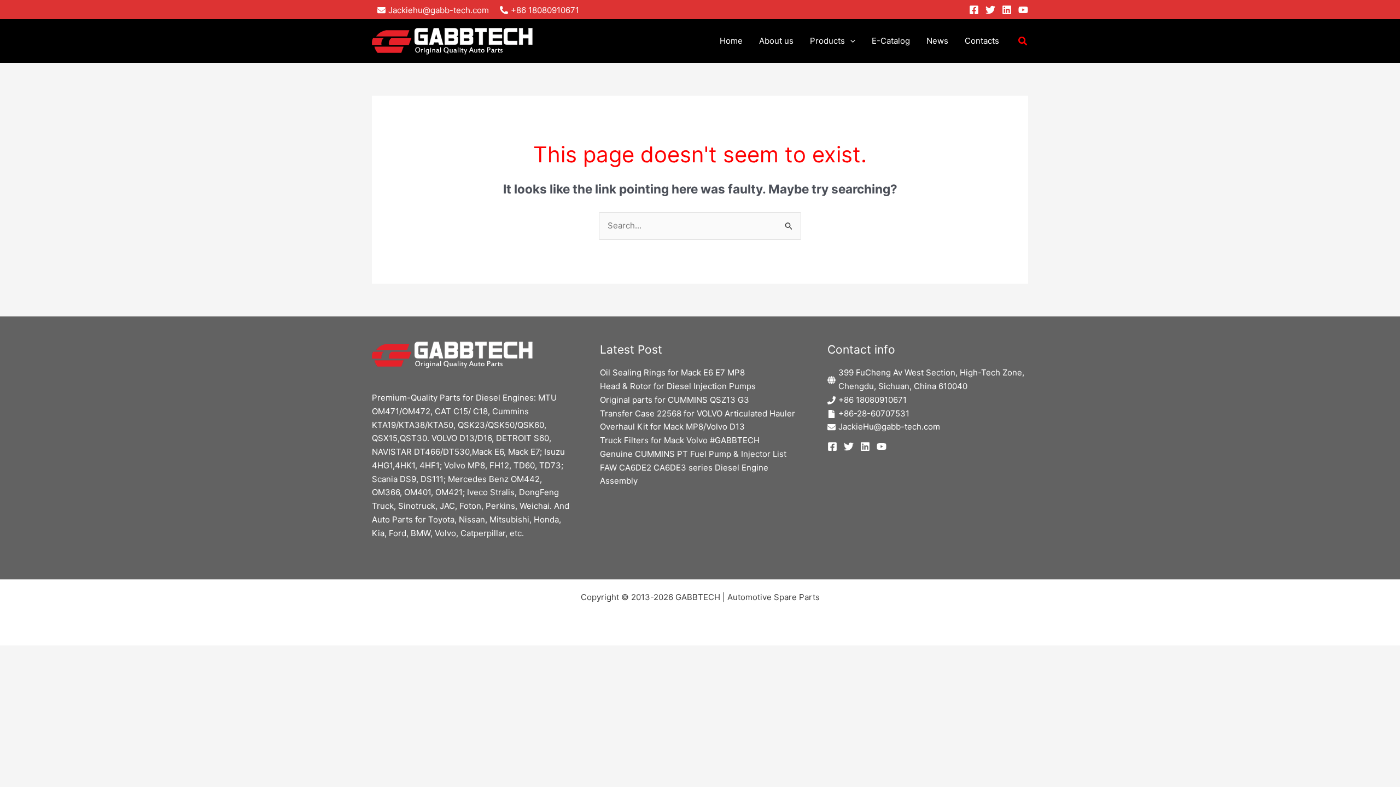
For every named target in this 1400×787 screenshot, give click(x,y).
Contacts (982, 41)
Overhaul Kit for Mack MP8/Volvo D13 (672, 426)
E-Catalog (891, 41)
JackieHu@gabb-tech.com (889, 426)
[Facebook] (974, 10)
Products (827, 41)
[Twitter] (990, 10)
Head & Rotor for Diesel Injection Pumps (678, 386)
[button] (850, 41)
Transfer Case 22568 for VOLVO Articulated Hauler (697, 413)
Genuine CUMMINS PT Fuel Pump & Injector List (693, 454)
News (937, 41)
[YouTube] (1023, 10)
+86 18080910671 (872, 400)
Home (731, 41)
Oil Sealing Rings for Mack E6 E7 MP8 (672, 372)
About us (776, 41)
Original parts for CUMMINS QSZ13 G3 (674, 400)
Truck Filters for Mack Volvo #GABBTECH (680, 440)
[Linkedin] (1007, 10)
